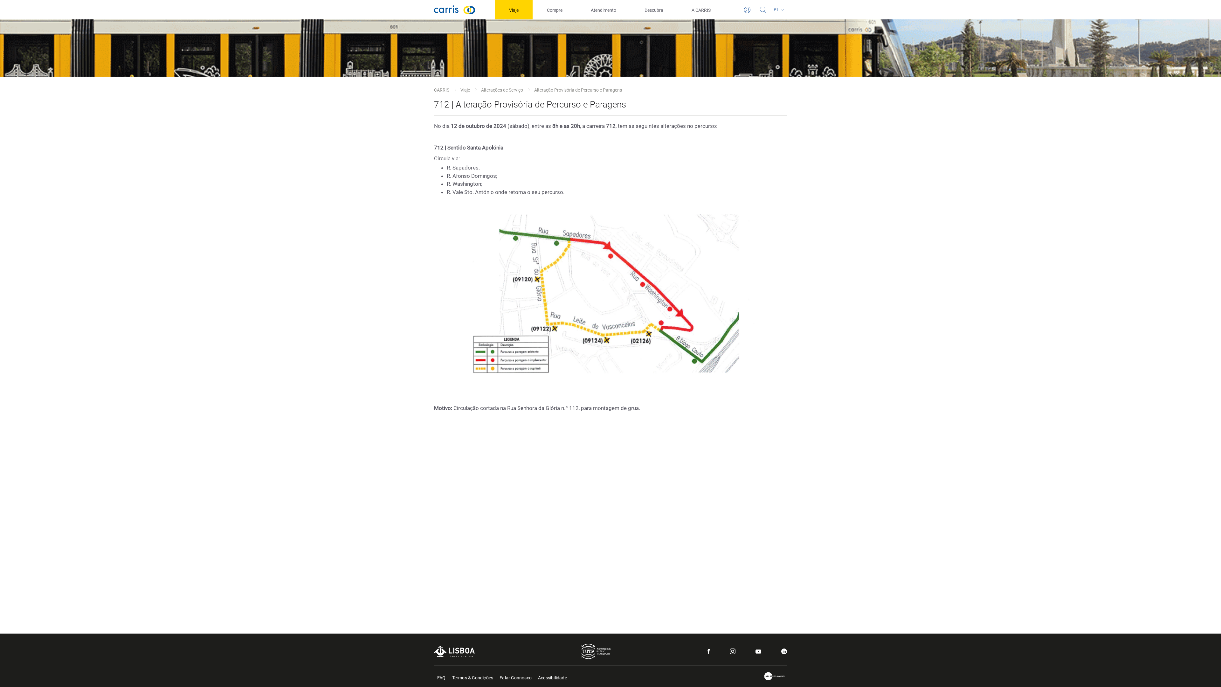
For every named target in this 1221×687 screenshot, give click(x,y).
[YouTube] (758, 651)
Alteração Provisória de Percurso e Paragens (578, 90)
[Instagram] (732, 651)
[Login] (747, 10)
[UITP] (596, 651)
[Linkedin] (784, 651)
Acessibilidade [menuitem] (552, 677)
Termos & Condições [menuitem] (472, 677)
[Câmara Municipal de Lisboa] (454, 651)
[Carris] (454, 9)
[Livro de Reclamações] (774, 676)
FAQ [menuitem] (441, 677)
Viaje (465, 90)
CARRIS (441, 90)
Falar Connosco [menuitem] (516, 677)
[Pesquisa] (763, 9)
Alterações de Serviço (502, 90)
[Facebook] (708, 651)
